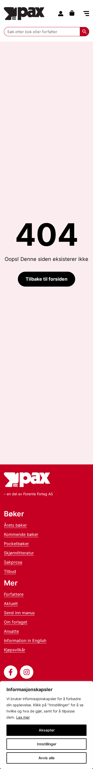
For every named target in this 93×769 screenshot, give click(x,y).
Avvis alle (46, 758)
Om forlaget (15, 622)
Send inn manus (19, 612)
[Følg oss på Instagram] (26, 672)
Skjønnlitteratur (19, 552)
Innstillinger (46, 744)
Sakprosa (13, 562)
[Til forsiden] (24, 13)
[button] (86, 14)
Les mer (23, 717)
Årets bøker (15, 525)
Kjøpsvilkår (14, 649)
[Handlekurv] (73, 13)
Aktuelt (11, 603)
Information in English (25, 640)
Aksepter (47, 730)
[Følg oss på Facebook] (10, 672)
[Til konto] (60, 13)
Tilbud (10, 571)
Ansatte (11, 631)
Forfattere (14, 594)
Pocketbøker (16, 543)
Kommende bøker (21, 534)
